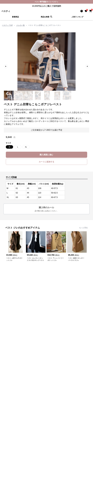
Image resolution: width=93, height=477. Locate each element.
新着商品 (15, 17)
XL (26, 147)
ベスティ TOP (7, 25)
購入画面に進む (46, 155)
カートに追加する (46, 162)
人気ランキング (77, 17)
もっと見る (83, 228)
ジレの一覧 (20, 25)
